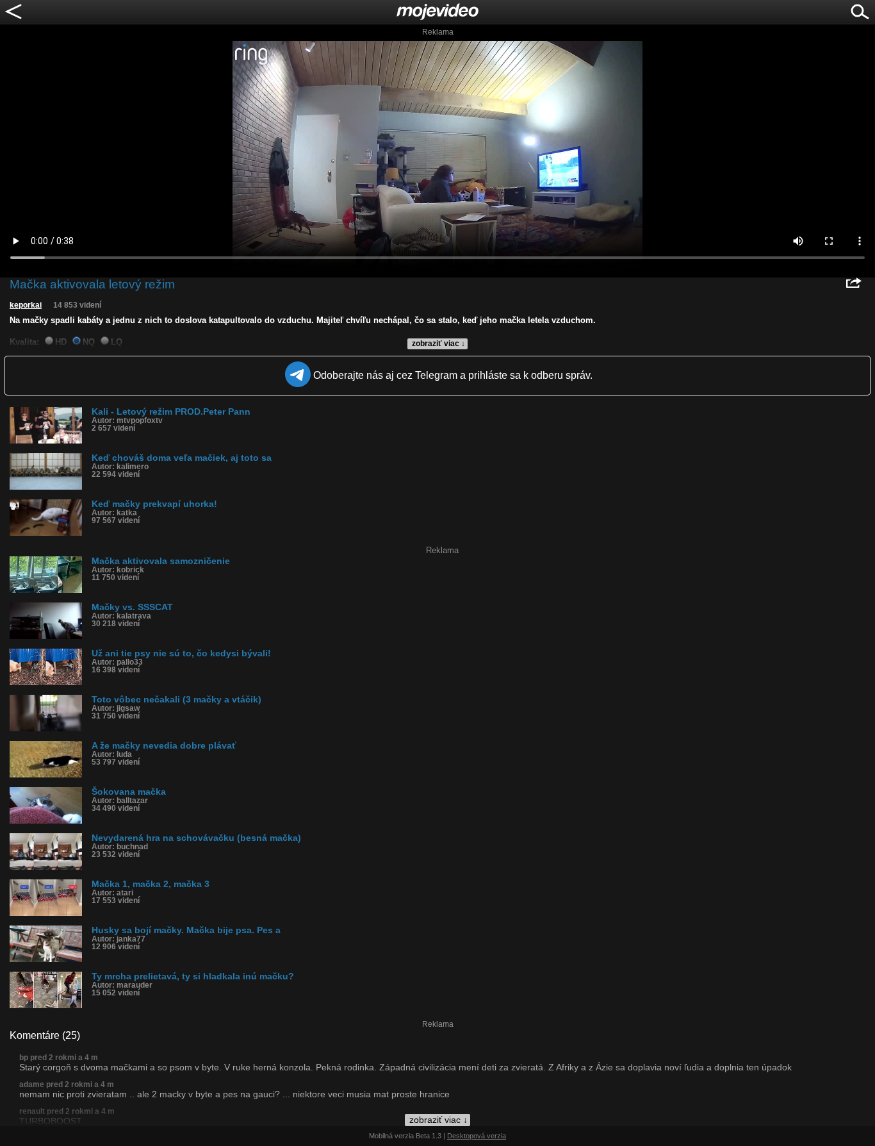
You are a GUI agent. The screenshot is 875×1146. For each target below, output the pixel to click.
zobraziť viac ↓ (438, 343)
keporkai (26, 305)
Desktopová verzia (476, 1136)
